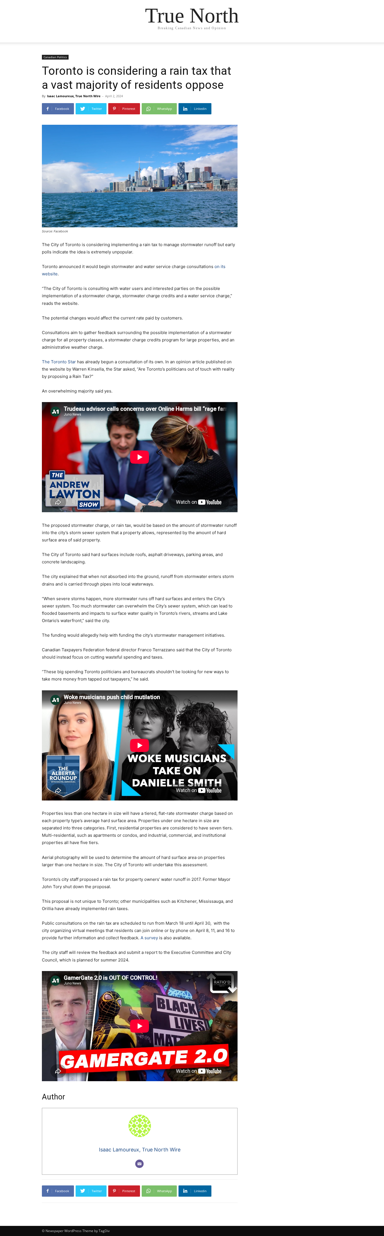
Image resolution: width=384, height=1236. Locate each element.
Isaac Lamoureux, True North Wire (74, 96)
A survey (149, 937)
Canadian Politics (55, 57)
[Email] (139, 1164)
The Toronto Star (59, 361)
